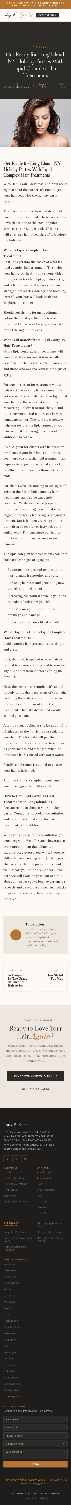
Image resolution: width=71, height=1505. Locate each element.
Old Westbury (11, 1282)
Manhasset (9, 1264)
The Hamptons (11, 1396)
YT (25, 1159)
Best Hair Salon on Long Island (17, 1240)
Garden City (10, 1276)
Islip (5, 1346)
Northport (9, 1358)
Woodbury (9, 1301)
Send (35, 1464)
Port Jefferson (11, 1371)
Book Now (43, 1213)
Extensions (10, 1195)
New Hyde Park (12, 1383)
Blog (39, 1184)
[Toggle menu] (65, 15)
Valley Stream (11, 1377)
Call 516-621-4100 (35, 1089)
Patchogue (9, 1352)
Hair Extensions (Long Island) (50, 1240)
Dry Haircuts (10, 1189)
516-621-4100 (23, 15)
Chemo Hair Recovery (16, 1201)
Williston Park (10, 1390)
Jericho (7, 1289)
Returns (44, 1498)
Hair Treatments (12, 1172)
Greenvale (9, 1333)
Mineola (7, 1314)
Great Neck (9, 1270)
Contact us (22, 813)
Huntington (9, 1339)
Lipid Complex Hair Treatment (14, 1248)
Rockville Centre (12, 1327)
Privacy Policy (30, 1498)
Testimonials (44, 1178)
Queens (8, 1295)
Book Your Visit (46, 5)
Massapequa (10, 1320)
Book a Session (47, 15)
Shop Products (46, 1189)
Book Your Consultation (33, 1076)
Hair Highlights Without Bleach (50, 1225)
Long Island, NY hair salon (45, 228)
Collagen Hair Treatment (51, 1232)
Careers (41, 1207)
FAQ (39, 1195)
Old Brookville (11, 1365)
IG (16, 1159)
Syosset (8, 1308)
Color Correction (13, 1178)
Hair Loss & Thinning (15, 1184)
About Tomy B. (45, 1172)
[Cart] (31, 15)
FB (7, 1159)
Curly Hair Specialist (15, 1232)
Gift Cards (43, 1201)
